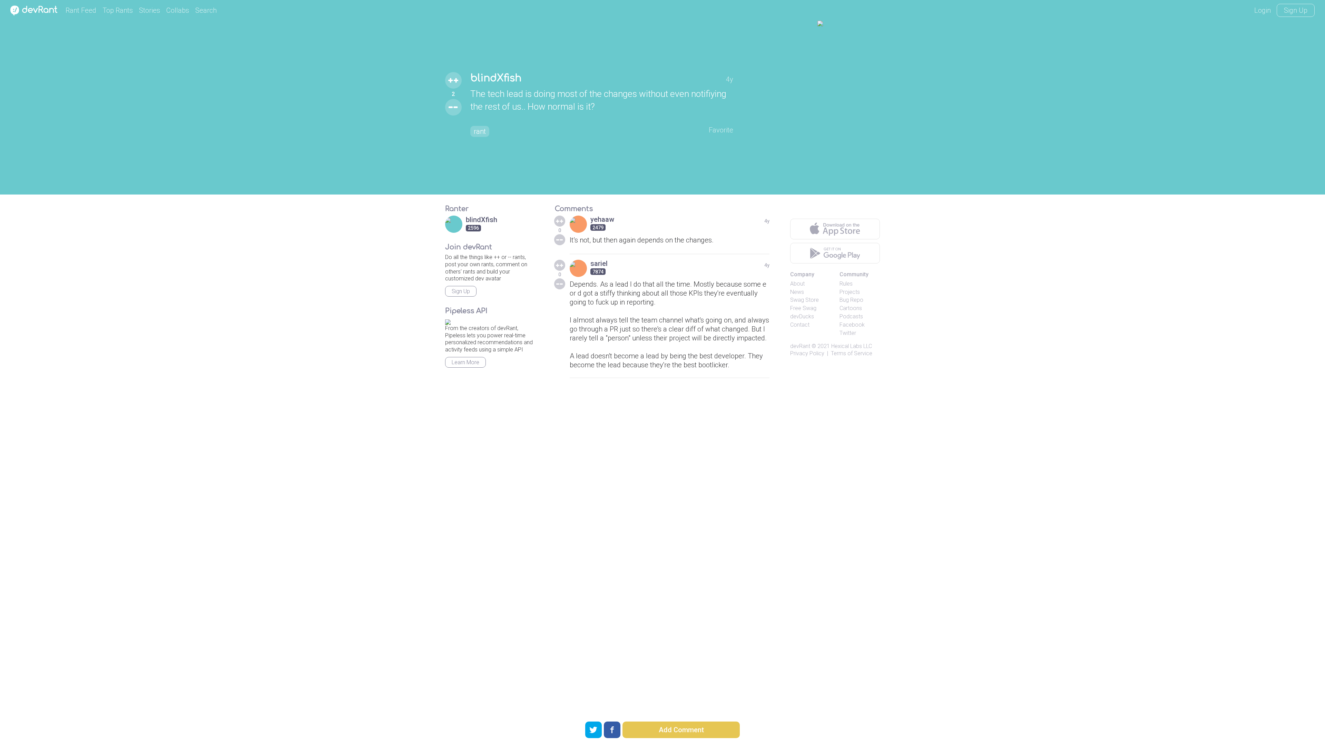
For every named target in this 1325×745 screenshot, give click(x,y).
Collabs (177, 10)
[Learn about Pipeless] (448, 321)
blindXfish (495, 78)
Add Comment (681, 730)
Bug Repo (851, 300)
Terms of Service (851, 353)
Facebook (852, 324)
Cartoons (851, 308)
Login (1262, 10)
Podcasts (851, 316)
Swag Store (804, 300)
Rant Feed (81, 10)
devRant (800, 346)
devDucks (802, 316)
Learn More (465, 362)
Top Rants (117, 10)
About (797, 283)
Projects (850, 292)
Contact (799, 324)
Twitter (848, 333)
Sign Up (1295, 10)
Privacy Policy (807, 353)
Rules (846, 283)
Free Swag (803, 308)
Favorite (721, 130)
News (797, 292)
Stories (149, 10)
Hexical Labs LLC (851, 346)
